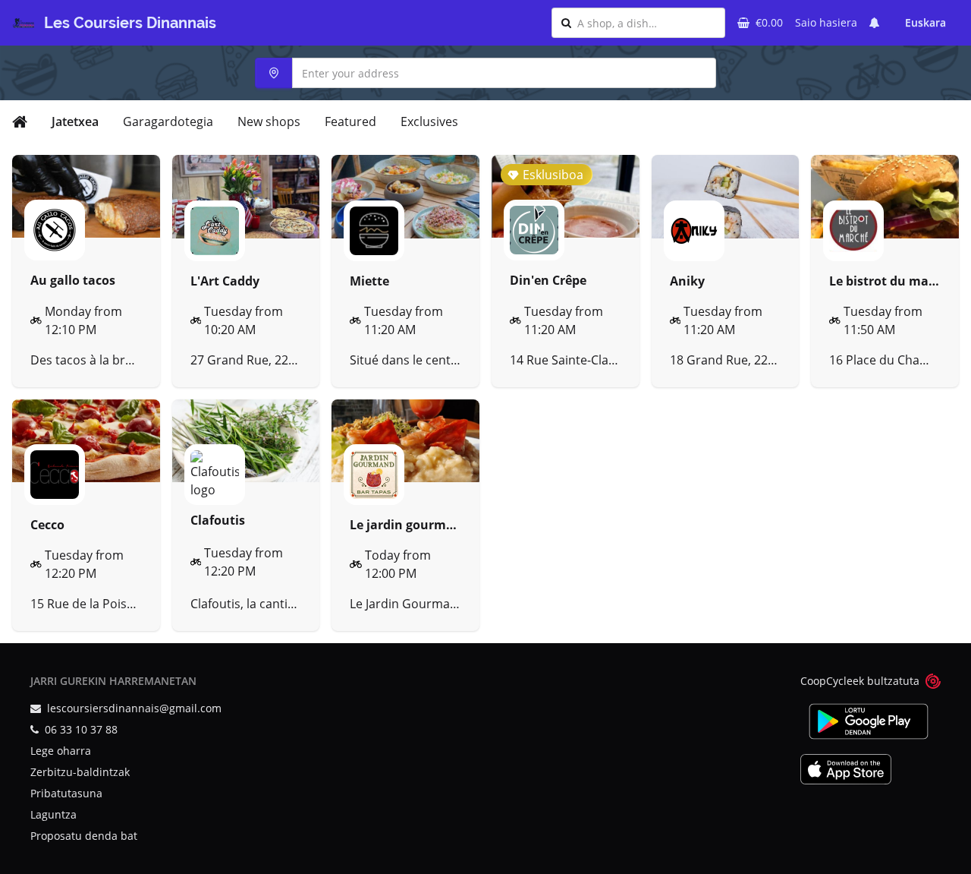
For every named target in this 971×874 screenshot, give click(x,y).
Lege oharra (60, 750)
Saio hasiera (826, 22)
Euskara (925, 22)
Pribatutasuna (66, 793)
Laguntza (53, 814)
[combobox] (646, 22)
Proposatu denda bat (83, 835)
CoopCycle (826, 681)
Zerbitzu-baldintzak (80, 772)
